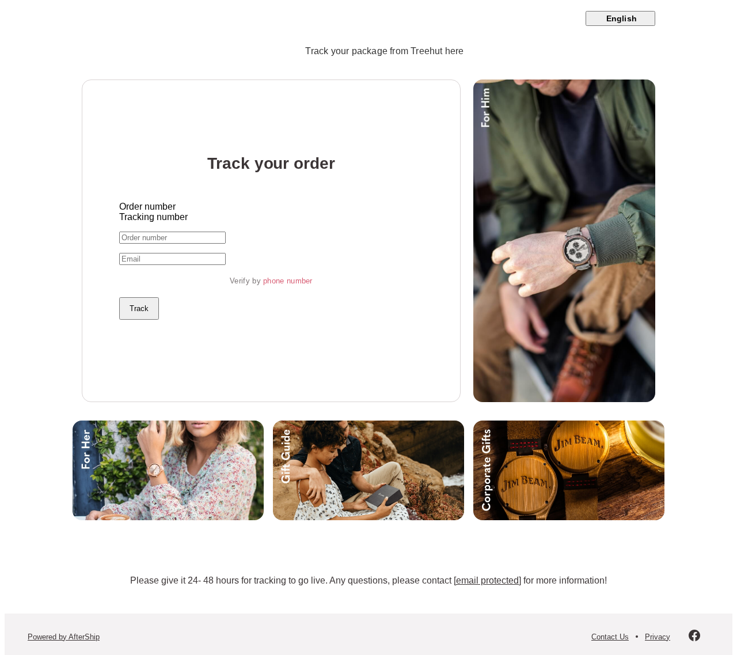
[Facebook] (694, 637)
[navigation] (368, 18)
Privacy (657, 637)
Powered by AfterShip (64, 637)
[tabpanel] (271, 275)
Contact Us (610, 637)
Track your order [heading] (271, 163)
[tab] (271, 207)
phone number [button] (288, 281)
